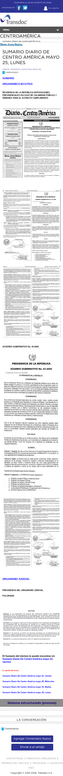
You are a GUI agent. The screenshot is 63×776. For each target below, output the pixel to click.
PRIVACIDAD (40, 763)
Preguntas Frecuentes (41, 759)
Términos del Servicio (15, 763)
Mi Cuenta (54, 8)
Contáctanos (15, 759)
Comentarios (10, 72)
